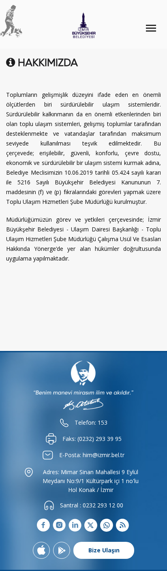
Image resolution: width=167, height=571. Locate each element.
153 (102, 422)
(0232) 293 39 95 (99, 439)
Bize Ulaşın (104, 550)
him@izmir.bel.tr (103, 455)
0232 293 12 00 (103, 505)
